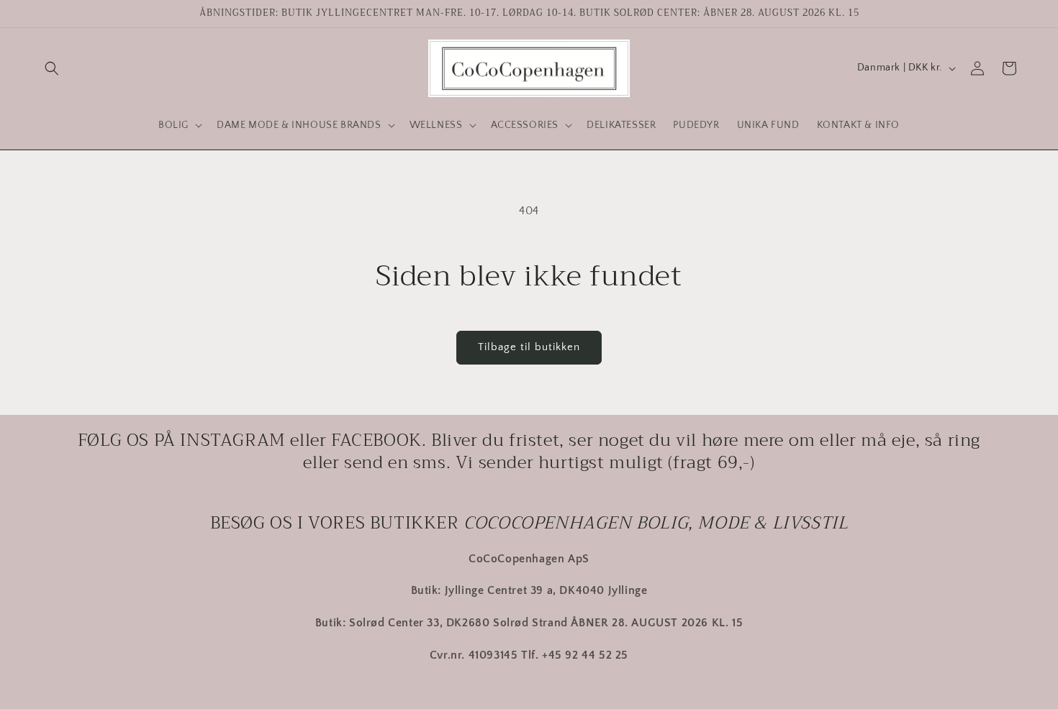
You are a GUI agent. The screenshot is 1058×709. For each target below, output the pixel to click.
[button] (52, 68)
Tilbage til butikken (529, 347)
